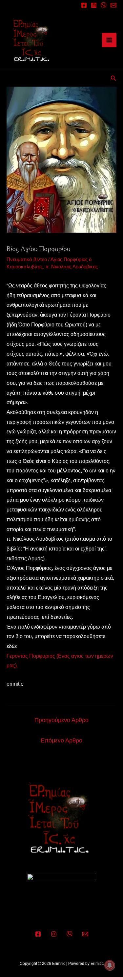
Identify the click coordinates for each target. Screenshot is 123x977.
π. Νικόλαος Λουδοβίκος (71, 266)
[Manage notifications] (109, 965)
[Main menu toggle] (109, 40)
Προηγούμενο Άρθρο (61, 720)
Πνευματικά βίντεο (27, 259)
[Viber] (69, 934)
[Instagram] (94, 5)
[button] (113, 78)
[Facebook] (84, 5)
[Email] (113, 5)
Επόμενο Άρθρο (61, 740)
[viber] (104, 5)
